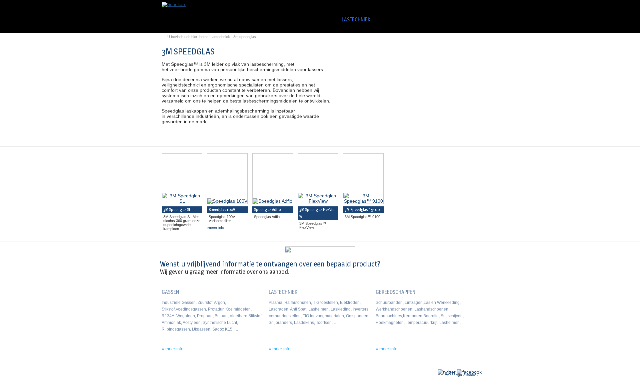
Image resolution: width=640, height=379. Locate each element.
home (203, 37)
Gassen (321, 19)
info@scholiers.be (176, 365)
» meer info (172, 348)
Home (266, 18)
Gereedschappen (402, 19)
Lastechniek (356, 19)
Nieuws (441, 19)
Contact (466, 19)
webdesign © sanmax (461, 375)
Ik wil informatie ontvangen (435, 266)
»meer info (215, 227)
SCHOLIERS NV (292, 19)
